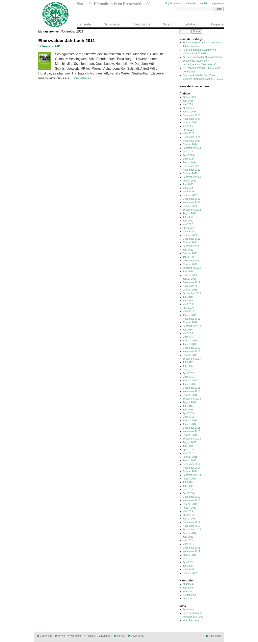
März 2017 (188, 377)
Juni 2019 (188, 300)
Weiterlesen (84, 78)
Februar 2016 (190, 420)
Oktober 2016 (190, 395)
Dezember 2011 (191, 547)
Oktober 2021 (190, 242)
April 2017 (188, 373)
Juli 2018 (188, 329)
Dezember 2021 (191, 238)
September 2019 (192, 293)
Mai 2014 (188, 489)
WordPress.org (191, 620)
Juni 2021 (188, 249)
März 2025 (188, 133)
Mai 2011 (188, 558)
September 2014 (192, 475)
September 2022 (192, 209)
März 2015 (188, 453)
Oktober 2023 (190, 173)
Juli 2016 (188, 406)
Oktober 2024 (190, 144)
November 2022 (191, 202)
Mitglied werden (173, 3)
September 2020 (192, 267)
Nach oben (215, 635)
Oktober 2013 (190, 504)
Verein (61, 635)
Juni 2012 (188, 536)
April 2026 (188, 108)
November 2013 (191, 500)
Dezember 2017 (191, 347)
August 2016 (190, 402)
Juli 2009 (188, 565)
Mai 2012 (188, 540)
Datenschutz (138, 635)
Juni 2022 (188, 220)
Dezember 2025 (191, 115)
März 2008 (188, 569)
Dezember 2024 (191, 137)
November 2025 (191, 118)
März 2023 (188, 191)
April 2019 (188, 307)
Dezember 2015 (191, 427)
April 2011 (188, 562)
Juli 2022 (188, 217)
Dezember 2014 (191, 464)
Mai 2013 (188, 511)
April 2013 (188, 515)
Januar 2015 (190, 460)
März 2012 (188, 544)
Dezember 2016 (191, 387)
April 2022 (188, 228)
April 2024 (188, 155)
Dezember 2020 (191, 260)
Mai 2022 (188, 224)
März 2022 (188, 231)
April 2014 (188, 493)
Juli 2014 (188, 482)
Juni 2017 (188, 366)
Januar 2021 (190, 257)
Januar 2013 (190, 518)
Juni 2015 (188, 446)
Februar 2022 (190, 235)
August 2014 (190, 478)
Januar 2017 (190, 384)
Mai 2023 (188, 188)
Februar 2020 (190, 275)
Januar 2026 (190, 111)
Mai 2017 (188, 369)
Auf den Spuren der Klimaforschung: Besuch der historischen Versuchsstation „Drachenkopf (202, 61)
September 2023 (192, 177)
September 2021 (192, 246)
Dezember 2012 (191, 522)
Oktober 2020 (190, 264)
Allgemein (188, 584)
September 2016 (192, 398)
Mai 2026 (188, 104)
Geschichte (46, 635)
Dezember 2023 (191, 166)
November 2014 (191, 467)
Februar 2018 (190, 340)
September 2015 (192, 438)
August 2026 (190, 97)
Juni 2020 (188, 271)
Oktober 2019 (190, 289)
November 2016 (191, 391)
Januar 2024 (190, 162)
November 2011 (191, 551)
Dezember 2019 (191, 282)
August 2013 (190, 507)
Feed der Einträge (192, 613)
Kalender (191, 3)
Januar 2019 (190, 315)
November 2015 (191, 431)
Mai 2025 (188, 126)
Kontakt (204, 3)
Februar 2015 (190, 456)
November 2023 (191, 169)
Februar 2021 (190, 253)
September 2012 (192, 529)
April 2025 (188, 129)
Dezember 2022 (191, 198)
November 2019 (191, 286)
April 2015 (188, 449)
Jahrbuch (188, 587)
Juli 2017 (188, 362)
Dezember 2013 (191, 496)
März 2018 (188, 337)
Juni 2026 (188, 100)
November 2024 (191, 140)
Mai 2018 (188, 333)
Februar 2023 (190, 195)
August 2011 (189, 555)
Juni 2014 (188, 486)
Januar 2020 (190, 278)
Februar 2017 (190, 380)
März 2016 (188, 416)
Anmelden (188, 609)
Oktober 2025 (190, 122)
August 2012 (190, 533)
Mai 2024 (188, 151)
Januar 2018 (190, 344)
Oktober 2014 (190, 471)
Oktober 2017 (190, 355)
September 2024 (192, 148)
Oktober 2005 (190, 573)
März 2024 (188, 158)
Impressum (218, 3)
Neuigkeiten (189, 595)
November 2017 (191, 351)
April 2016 (188, 413)
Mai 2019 (188, 304)
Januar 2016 (190, 424)
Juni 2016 (188, 409)
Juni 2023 (188, 184)
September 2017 (192, 358)
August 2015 (190, 442)
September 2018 (192, 326)
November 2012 (191, 526)
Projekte (187, 598)
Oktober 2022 (190, 206)
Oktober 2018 (190, 322)
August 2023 (190, 180)
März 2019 (188, 311)
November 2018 (191, 318)
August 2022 (190, 213)
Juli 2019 (188, 297)
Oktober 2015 (190, 435)
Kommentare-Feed (193, 616)
